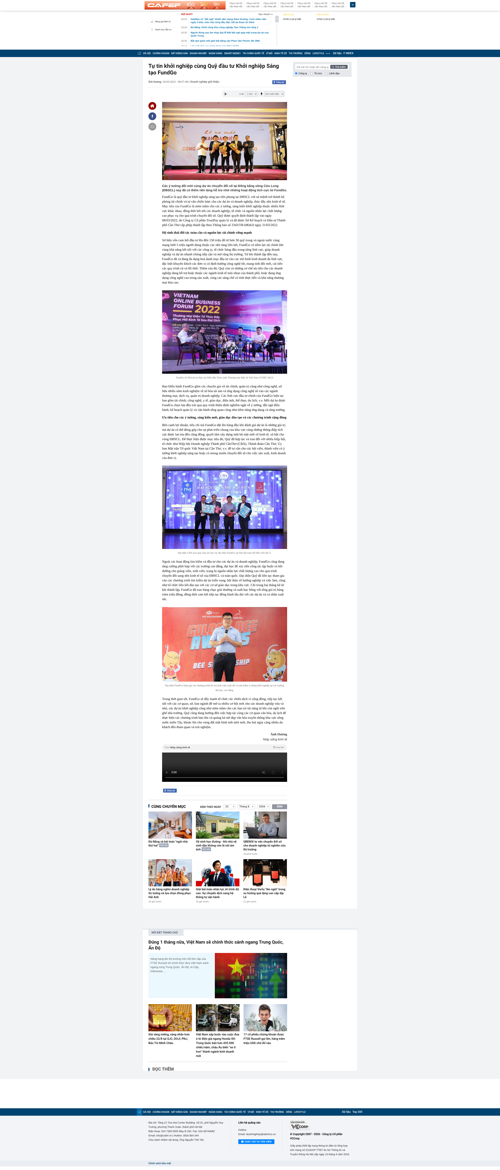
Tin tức (318, 73)
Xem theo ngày (210, 807)
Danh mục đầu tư (163, 29)
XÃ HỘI (147, 53)
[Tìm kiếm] (339, 67)
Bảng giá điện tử (163, 21)
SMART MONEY (232, 53)
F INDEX (349, 53)
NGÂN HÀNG (215, 53)
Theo (224, 747)
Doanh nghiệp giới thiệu (204, 81)
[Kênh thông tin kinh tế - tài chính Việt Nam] (185, 5)
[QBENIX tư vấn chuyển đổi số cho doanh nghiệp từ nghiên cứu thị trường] (265, 825)
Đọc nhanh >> (266, 14)
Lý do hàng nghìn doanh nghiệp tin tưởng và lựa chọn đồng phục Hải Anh (169, 893)
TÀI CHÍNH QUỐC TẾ (253, 53)
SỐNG (307, 53)
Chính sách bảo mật (159, 1163)
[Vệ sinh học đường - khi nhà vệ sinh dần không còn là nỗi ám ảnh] (217, 825)
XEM (279, 806)
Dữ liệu (337, 53)
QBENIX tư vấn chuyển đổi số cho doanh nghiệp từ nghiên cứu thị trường (264, 845)
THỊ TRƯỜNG (295, 53)
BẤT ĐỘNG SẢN (179, 53)
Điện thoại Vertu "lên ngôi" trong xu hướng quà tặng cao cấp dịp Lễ (264, 893)
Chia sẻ (280, 82)
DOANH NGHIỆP (198, 53)
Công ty (302, 73)
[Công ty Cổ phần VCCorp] (321, 1125)
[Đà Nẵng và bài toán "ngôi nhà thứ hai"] (170, 825)
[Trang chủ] (139, 53)
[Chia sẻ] (152, 116)
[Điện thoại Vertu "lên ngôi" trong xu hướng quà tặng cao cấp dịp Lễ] (265, 872)
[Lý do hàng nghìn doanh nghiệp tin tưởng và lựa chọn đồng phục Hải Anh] (170, 872)
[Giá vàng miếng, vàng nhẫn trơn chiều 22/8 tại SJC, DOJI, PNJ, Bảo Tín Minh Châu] (170, 1017)
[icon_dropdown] (352, 5)
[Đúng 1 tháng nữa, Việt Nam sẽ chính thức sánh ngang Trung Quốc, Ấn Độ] (251, 975)
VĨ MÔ (269, 53)
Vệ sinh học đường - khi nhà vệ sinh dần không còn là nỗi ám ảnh (216, 845)
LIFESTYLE (318, 53)
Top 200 (357, 1112)
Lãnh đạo (334, 73)
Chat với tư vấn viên (258, 1141)
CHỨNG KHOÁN (161, 53)
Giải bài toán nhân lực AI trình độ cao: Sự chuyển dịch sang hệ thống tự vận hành (217, 893)
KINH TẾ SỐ (280, 53)
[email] (152, 126)
